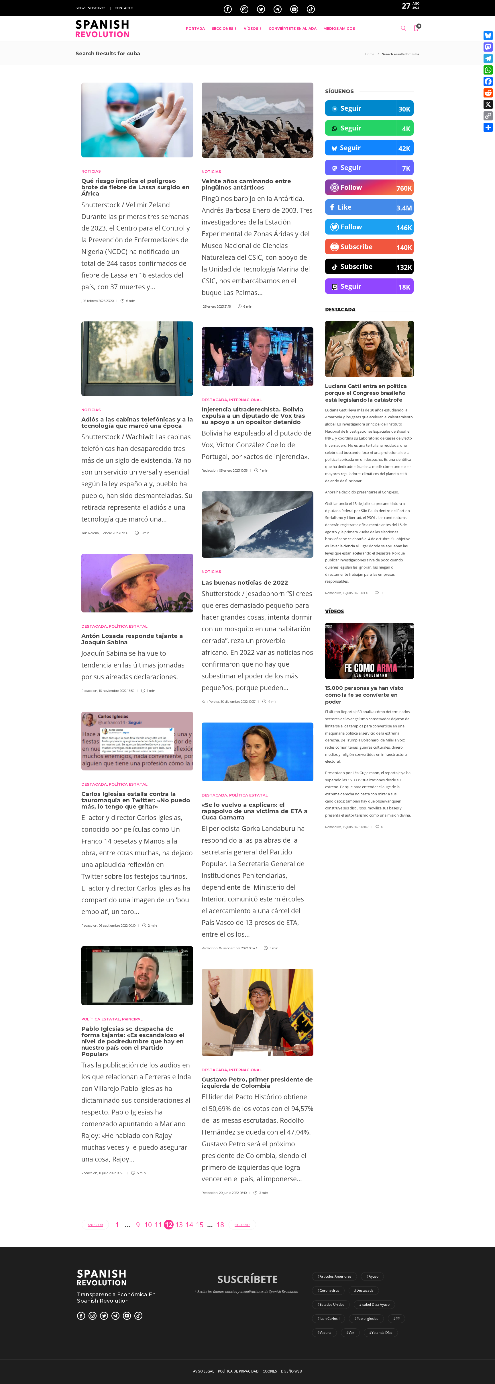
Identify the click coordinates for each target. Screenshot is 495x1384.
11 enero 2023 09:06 (114, 533)
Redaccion (210, 471)
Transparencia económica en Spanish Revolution (116, 1297)
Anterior (95, 1225)
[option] (369, 458)
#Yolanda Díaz (380, 1332)
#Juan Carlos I (328, 1318)
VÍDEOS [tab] (334, 611)
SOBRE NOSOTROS (91, 8)
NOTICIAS (91, 171)
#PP (396, 1318)
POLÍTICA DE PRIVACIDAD (238, 1371)
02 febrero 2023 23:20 (98, 301)
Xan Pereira (90, 533)
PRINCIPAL (132, 1019)
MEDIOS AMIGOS (339, 28)
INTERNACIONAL (245, 399)
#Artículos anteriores (334, 1276)
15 (199, 1224)
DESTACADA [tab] (340, 309)
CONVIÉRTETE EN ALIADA (293, 28)
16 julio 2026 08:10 (355, 593)
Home (369, 54)
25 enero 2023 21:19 (217, 306)
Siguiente (242, 1225)
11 (158, 1224)
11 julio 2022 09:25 (111, 1173)
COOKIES (270, 1371)
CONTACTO (124, 8)
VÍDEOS (251, 28)
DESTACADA (214, 399)
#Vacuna (324, 1332)
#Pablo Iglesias (366, 1318)
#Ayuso (372, 1276)
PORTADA (195, 28)
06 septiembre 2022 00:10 (117, 926)
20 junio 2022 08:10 (233, 1193)
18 (220, 1224)
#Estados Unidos (330, 1304)
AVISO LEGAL (203, 1371)
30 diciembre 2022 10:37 (238, 702)
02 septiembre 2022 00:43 (238, 948)
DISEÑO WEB (291, 1371)
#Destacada (364, 1290)
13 (179, 1224)
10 (148, 1224)
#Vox (350, 1332)
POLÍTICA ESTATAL (128, 626)
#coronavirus (328, 1290)
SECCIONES (222, 28)
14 (189, 1224)
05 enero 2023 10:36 (233, 471)
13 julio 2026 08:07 (356, 827)
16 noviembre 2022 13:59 (116, 691)
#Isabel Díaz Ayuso (374, 1304)
